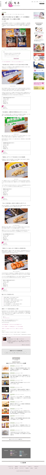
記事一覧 (16, 468)
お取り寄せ (6, 352)
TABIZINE (27, 468)
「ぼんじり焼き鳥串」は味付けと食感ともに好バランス (11, 57)
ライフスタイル (24, 454)
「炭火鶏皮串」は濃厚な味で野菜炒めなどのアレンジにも (12, 54)
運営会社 (16, 466)
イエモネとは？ (42, 3)
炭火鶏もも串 (4, 106)
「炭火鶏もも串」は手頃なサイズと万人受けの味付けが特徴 (12, 53)
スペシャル (24, 455)
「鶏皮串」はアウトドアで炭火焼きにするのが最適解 (11, 55)
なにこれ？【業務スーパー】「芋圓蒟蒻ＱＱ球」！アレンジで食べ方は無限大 (12, 326)
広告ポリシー (30, 466)
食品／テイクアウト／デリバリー (21, 352)
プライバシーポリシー (23, 466)
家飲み (14, 352)
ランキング (40, 1)
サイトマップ (22, 468)
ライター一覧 (11, 468)
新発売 (32, 1)
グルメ (11, 352)
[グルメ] (16, 12)
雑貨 (23, 451)
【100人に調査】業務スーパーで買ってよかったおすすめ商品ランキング (13, 61)
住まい (23, 452)
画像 (34, 1)
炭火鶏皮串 (4, 151)
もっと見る (16, 58)
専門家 (37, 1)
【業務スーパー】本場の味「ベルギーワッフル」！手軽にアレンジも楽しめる (12, 328)
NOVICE (32, 468)
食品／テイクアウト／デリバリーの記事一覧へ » (16, 439)
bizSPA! (36, 468)
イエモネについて (10, 466)
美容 (13, 453)
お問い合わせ (36, 466)
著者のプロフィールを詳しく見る (25, 344)
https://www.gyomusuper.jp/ (6, 317)
